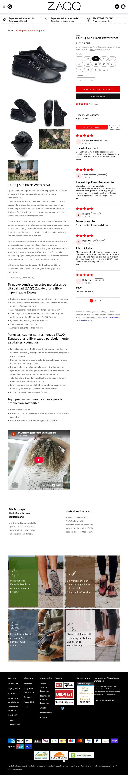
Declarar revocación (15, 722)
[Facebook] (64, 761)
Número (80, 75)
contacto (28, 683)
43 (88, 64)
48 (88, 70)
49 (96, 70)
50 (104, 70)
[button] (9, 6)
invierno (43, 717)
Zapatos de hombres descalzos (45, 699)
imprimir (12, 693)
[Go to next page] (110, 300)
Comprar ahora (98, 96)
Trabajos (28, 697)
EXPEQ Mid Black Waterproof (30, 30)
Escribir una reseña (92, 127)
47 (79, 70)
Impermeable (46, 712)
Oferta (43, 707)
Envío (92, 49)
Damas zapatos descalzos (44, 687)
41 (112, 59)
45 (104, 64)
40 (104, 59)
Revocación (13, 683)
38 (88, 59)
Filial (26, 706)
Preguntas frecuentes (29, 690)
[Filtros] (111, 127)
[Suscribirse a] (117, 700)
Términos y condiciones (13, 700)
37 (79, 59)
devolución (13, 715)
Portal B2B (29, 702)
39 (96, 59)
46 (112, 64)
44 (96, 64)
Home (10, 30)
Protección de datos (13, 708)
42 (79, 64)
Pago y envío (14, 688)
